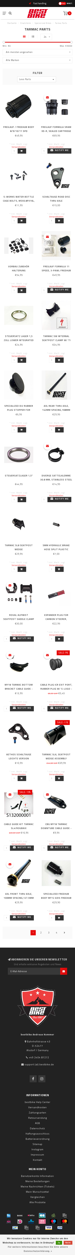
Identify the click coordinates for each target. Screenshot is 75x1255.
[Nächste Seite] (64, 932)
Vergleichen (37, 1197)
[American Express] (8, 1215)
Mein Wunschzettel (37, 1192)
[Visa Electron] (59, 1227)
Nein (68, 1243)
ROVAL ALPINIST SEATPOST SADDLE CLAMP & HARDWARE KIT (18, 619)
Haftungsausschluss (38, 1133)
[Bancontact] (15, 1227)
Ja (59, 1243)
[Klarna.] (42, 1221)
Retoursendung (37, 1118)
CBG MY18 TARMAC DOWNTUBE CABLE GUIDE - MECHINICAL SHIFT (56, 828)
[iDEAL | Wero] (20, 1221)
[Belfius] (31, 1215)
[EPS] (8, 1221)
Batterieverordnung (38, 1139)
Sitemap (37, 1144)
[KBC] (31, 1221)
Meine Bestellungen (37, 1181)
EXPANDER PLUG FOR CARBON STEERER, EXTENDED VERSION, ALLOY (56, 619)
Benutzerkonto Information (37, 1176)
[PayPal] (26, 1227)
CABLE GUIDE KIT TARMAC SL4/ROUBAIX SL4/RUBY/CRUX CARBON (19, 828)
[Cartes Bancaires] (42, 1215)
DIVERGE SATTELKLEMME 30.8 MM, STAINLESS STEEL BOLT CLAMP (56, 479)
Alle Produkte (37, 1202)
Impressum (37, 1154)
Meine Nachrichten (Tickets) (37, 1186)
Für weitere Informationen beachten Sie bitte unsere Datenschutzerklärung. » (38, 1249)
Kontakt (37, 1160)
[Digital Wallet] (64, 1215)
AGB (37, 1123)
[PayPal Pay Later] (37, 1227)
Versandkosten (19, 146)
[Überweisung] (20, 1215)
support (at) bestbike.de (39, 1064)
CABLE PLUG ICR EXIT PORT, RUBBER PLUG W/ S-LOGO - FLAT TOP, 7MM (56, 688)
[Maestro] (53, 1221)
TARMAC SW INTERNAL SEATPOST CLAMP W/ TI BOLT (56, 340)
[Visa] (48, 1227)
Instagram (37, 1149)
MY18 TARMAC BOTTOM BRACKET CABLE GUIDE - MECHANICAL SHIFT (19, 688)
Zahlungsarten (37, 1112)
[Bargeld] (53, 1215)
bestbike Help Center (37, 1102)
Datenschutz (37, 1128)
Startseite (12, 23)
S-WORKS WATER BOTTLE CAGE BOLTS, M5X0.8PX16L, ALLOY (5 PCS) (19, 201)
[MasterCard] (64, 1221)
